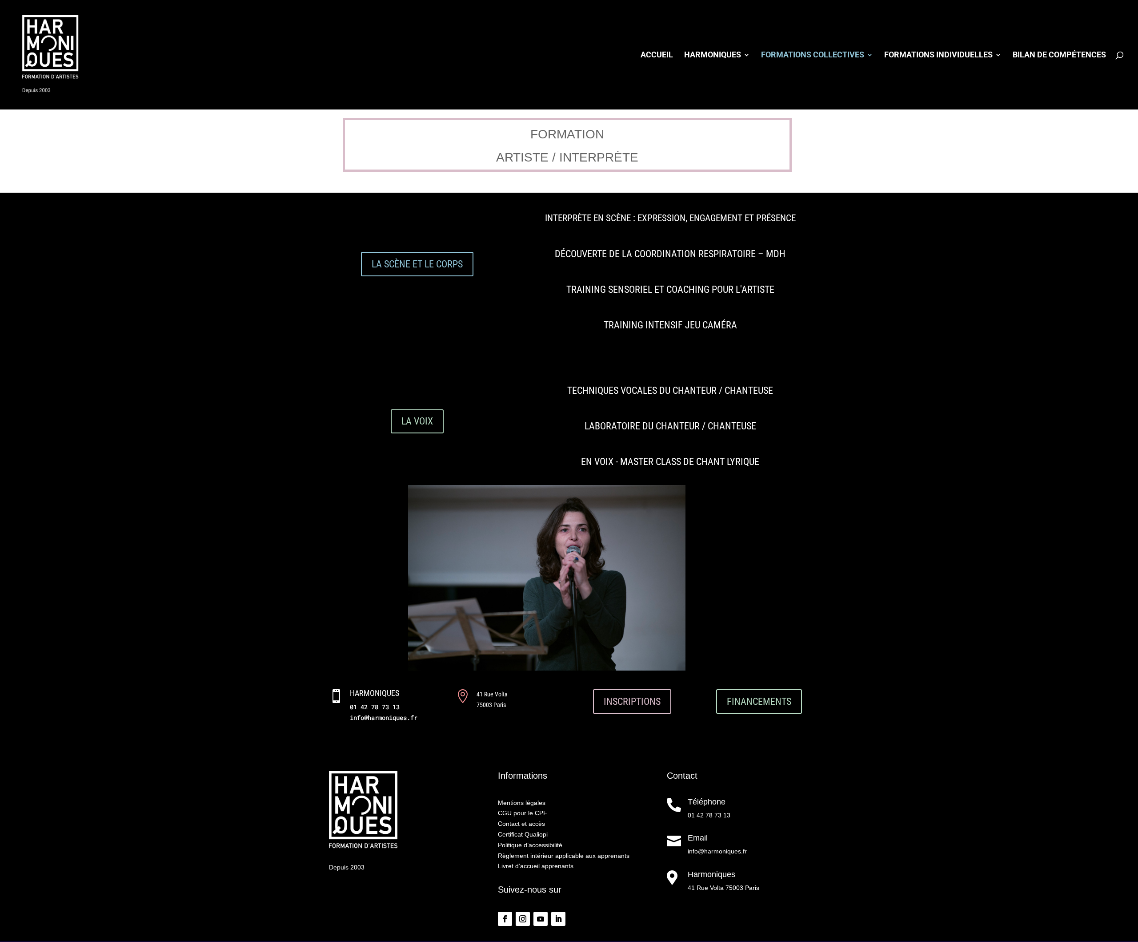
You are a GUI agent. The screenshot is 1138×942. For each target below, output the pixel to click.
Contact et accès (521, 823)
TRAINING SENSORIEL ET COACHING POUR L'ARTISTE (670, 289)
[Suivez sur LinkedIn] (558, 919)
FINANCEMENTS (759, 701)
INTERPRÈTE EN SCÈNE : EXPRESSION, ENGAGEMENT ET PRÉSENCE (670, 218)
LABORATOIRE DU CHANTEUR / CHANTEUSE (670, 426)
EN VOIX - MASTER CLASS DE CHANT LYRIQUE (670, 461)
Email (698, 837)
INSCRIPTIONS (632, 701)
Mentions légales (521, 802)
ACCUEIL (657, 55)
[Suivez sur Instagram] (523, 919)
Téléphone (706, 801)
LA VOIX (417, 421)
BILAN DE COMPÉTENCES (1059, 55)
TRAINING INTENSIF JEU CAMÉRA (670, 325)
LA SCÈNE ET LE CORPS (417, 264)
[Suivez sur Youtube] (540, 919)
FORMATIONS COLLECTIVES (812, 55)
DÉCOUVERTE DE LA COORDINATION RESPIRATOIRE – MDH (670, 253)
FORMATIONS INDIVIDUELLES (938, 55)
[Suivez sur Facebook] (505, 919)
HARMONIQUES (712, 55)
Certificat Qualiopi (523, 834)
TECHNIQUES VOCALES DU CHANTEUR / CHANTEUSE (670, 390)
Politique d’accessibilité (530, 845)
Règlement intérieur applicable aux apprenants (563, 855)
